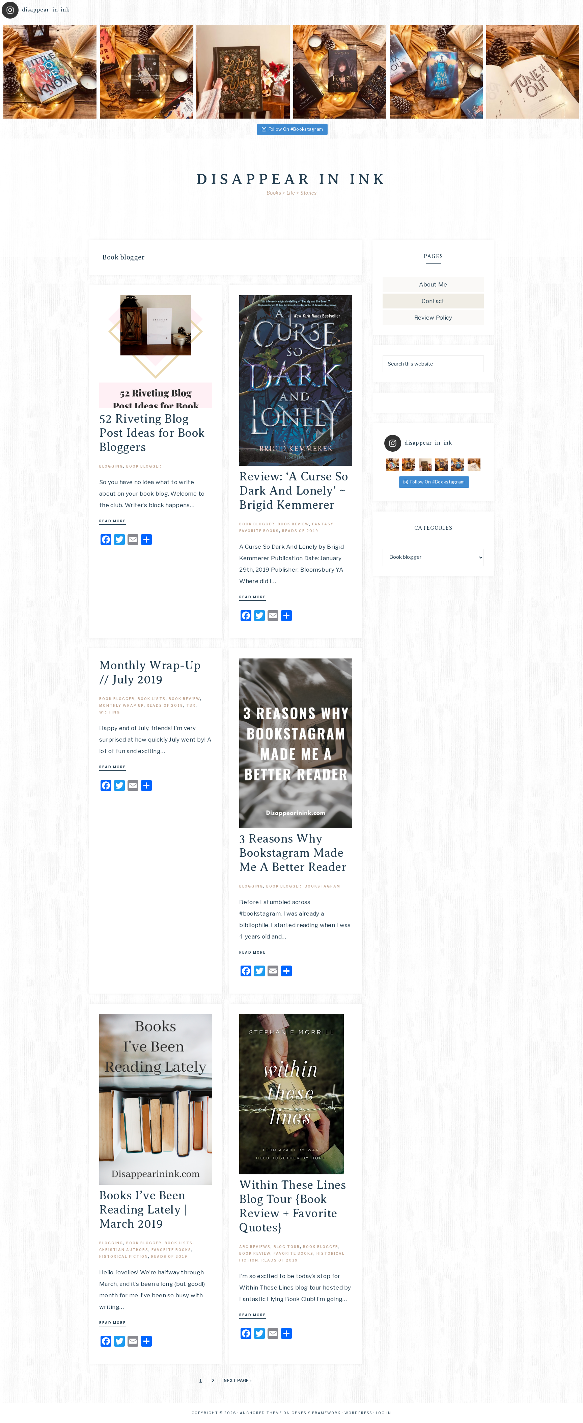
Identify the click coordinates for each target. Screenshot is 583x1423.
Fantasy (322, 524)
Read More (112, 521)
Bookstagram (322, 886)
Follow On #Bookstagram (296, 129)
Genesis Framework (316, 1413)
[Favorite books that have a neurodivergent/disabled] (436, 72)
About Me (433, 284)
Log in (383, 1413)
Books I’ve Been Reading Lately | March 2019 (143, 1209)
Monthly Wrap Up (121, 705)
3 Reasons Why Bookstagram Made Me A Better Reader (292, 853)
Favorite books (259, 531)
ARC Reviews (255, 1247)
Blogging (111, 466)
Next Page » (238, 1380)
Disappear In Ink (291, 179)
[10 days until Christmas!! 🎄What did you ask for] (532, 72)
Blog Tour (287, 1247)
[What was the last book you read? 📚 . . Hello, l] (146, 72)
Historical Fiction (123, 1256)
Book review (293, 524)
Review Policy (433, 317)
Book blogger (144, 466)
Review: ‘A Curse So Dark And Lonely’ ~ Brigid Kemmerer (294, 490)
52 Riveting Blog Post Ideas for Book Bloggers (152, 433)
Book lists (152, 699)
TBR (191, 705)
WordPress (358, 1413)
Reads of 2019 (300, 531)
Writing (109, 712)
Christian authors (123, 1250)
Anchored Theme (261, 1413)
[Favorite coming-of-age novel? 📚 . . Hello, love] (49, 72)
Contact (433, 301)
